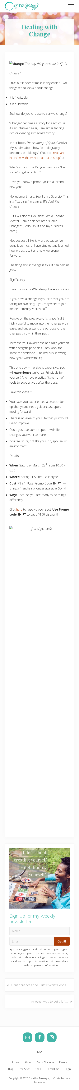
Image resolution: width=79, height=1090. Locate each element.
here (19, 509)
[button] (71, 6)
